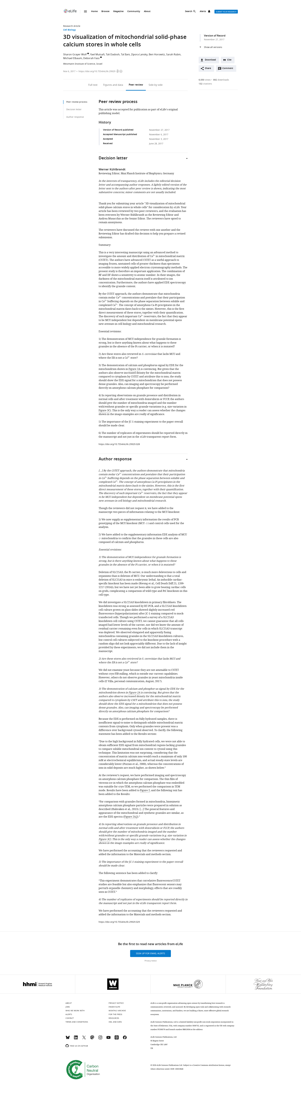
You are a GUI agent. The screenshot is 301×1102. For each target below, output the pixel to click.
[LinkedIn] (76, 1039)
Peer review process (76, 102)
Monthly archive (117, 1010)
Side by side (156, 85)
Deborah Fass (91, 58)
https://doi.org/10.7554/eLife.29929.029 (119, 922)
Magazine (118, 11)
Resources (114, 1018)
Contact (70, 1018)
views (205, 80)
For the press (115, 1014)
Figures (113, 85)
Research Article (71, 26)
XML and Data (115, 1022)
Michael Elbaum (72, 58)
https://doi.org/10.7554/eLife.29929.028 (119, 444)
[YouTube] (108, 1039)
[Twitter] (84, 1039)
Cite (229, 60)
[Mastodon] (92, 1039)
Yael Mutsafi (97, 54)
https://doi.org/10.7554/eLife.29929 (97, 71)
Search (188, 11)
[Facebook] (125, 1039)
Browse (105, 11)
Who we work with (75, 1010)
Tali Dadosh (113, 54)
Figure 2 (145, 790)
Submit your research (226, 12)
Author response (75, 117)
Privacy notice (151, 960)
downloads (221, 80)
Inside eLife (114, 1007)
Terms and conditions (77, 1022)
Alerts (203, 11)
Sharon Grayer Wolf (75, 54)
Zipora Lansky (139, 54)
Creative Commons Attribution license (208, 1065)
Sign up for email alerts (150, 953)
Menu (85, 11)
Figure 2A (134, 369)
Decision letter (74, 109)
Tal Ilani (125, 54)
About (147, 11)
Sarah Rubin (173, 54)
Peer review (136, 85)
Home (94, 11)
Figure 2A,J (130, 817)
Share (208, 68)
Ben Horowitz (157, 54)
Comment (228, 69)
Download (210, 60)
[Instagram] (100, 1039)
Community (133, 11)
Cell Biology (69, 30)
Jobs (68, 1007)
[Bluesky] (68, 1039)
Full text (93, 85)
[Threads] (116, 1039)
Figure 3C (104, 410)
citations (205, 83)
